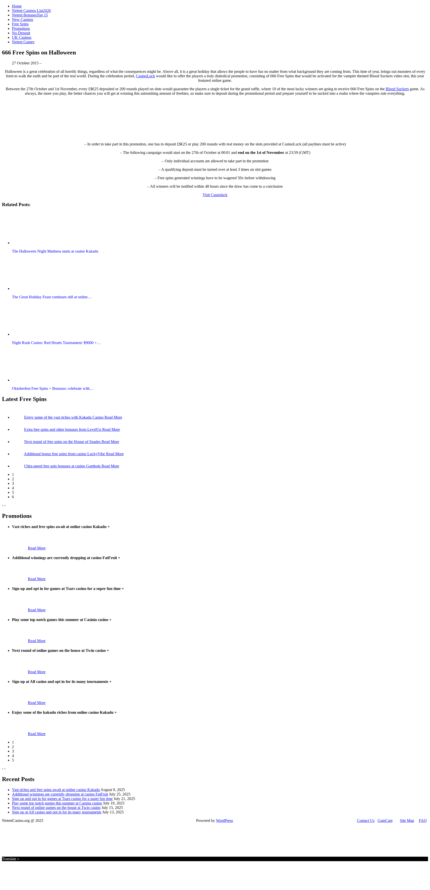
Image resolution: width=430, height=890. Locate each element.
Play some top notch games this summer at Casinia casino (57, 803)
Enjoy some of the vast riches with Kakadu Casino (64, 417)
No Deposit (21, 33)
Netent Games (23, 42)
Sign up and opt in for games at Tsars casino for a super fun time (62, 799)
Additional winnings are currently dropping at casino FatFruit (60, 794)
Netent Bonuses (30, 15)
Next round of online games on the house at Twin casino (56, 807)
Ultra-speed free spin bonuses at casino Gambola (63, 466)
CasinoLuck (145, 76)
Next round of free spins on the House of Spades (63, 442)
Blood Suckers (397, 89)
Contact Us (366, 820)
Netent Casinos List (31, 10)
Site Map (407, 820)
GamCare (385, 820)
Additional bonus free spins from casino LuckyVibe (65, 454)
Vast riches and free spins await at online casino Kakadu (56, 790)
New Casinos (22, 19)
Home (17, 6)
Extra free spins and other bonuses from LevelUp (63, 429)
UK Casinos (21, 37)
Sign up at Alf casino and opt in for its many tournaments (56, 812)
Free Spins (20, 24)
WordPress (224, 820)
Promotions (21, 28)
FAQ (423, 820)
